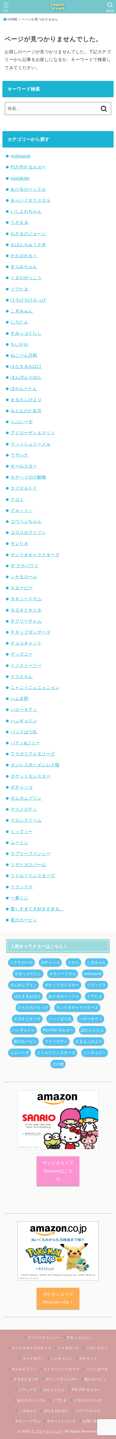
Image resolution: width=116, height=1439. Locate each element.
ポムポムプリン (26, 798)
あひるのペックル (28, 189)
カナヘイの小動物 (28, 477)
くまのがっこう (26, 277)
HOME (13, 19)
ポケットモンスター (30, 776)
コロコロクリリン (28, 532)
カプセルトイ (24, 488)
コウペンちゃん (26, 521)
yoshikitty (20, 178)
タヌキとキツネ (26, 610)
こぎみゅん (22, 310)
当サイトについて (61, 1421)
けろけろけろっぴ (28, 299)
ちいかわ (19, 344)
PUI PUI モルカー (28, 166)
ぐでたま (19, 288)
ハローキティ (24, 709)
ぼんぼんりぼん (26, 377)
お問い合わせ (93, 1421)
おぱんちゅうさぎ (28, 244)
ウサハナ (19, 455)
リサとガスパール (28, 864)
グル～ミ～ (22, 510)
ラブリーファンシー (30, 853)
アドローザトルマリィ (33, 432)
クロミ (17, 499)
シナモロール (24, 576)
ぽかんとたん (24, 388)
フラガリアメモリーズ (33, 753)
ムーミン (19, 842)
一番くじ (19, 897)
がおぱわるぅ (24, 255)
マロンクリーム (26, 820)
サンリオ (19, 543)
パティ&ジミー (25, 742)
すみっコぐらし (26, 333)
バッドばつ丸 (24, 731)
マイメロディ (24, 809)
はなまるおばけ (26, 366)
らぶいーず (22, 421)
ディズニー (22, 654)
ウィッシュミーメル (30, 444)
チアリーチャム (26, 621)
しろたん (19, 322)
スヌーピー (22, 587)
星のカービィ (24, 919)
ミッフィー (22, 831)
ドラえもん (22, 676)
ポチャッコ (22, 787)
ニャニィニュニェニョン (35, 687)
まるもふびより (26, 399)
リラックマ (22, 886)
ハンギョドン (24, 720)
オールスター (24, 466)
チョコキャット (26, 643)
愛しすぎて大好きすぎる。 (37, 908)
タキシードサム (26, 598)
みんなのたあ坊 (26, 410)
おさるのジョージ (28, 233)
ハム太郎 (19, 698)
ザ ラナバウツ (24, 565)
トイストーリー (26, 665)
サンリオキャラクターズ (35, 554)
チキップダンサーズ (30, 632)
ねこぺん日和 (24, 355)
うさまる (19, 222)
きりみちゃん (24, 266)
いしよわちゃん (26, 211)
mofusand (20, 155)
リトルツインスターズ (33, 875)
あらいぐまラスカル (30, 200)
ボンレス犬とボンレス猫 (35, 764)
